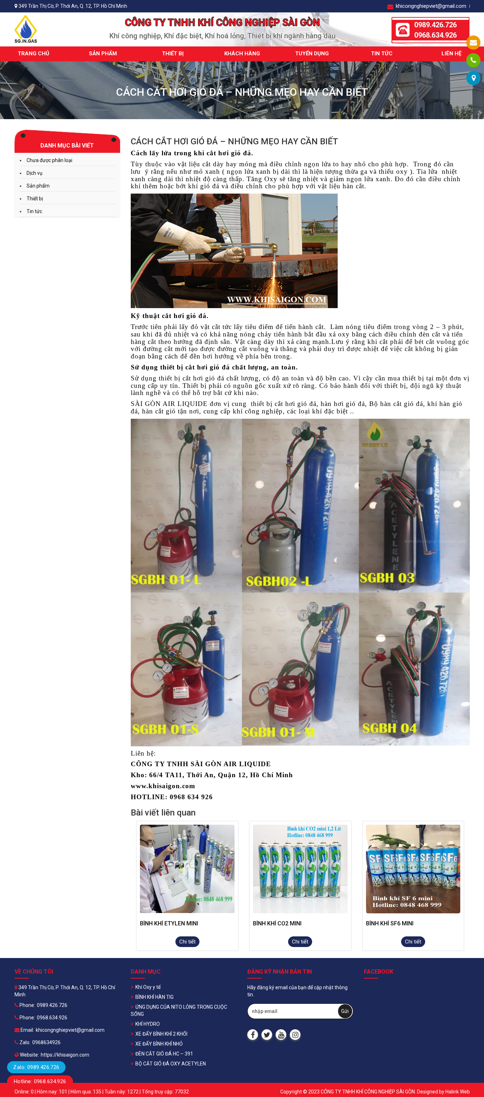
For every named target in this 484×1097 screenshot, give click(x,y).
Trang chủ (33, 53)
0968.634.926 (435, 35)
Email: (26, 1030)
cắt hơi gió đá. (230, 153)
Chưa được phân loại (49, 160)
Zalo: (24, 1042)
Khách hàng (242, 53)
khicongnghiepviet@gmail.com (430, 6)
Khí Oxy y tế (148, 987)
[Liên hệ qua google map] (473, 78)
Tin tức (382, 53)
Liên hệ (451, 53)
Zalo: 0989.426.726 (36, 1067)
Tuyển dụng (312, 53)
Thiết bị (173, 53)
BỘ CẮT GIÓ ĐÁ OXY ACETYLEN (170, 1064)
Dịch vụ (35, 173)
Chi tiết (187, 942)
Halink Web (457, 1092)
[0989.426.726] (473, 60)
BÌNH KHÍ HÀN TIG (154, 997)
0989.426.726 (435, 25)
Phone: (26, 1005)
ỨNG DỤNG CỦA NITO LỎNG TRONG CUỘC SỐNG (179, 1010)
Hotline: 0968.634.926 (40, 1081)
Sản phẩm (103, 53)
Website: (29, 1055)
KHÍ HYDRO (147, 1024)
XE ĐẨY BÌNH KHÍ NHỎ (159, 1044)
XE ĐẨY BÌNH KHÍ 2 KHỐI (161, 1034)
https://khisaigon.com (65, 1055)
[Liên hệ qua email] (473, 42)
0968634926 (46, 1042)
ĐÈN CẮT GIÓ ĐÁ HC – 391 (164, 1054)
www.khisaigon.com (163, 786)
